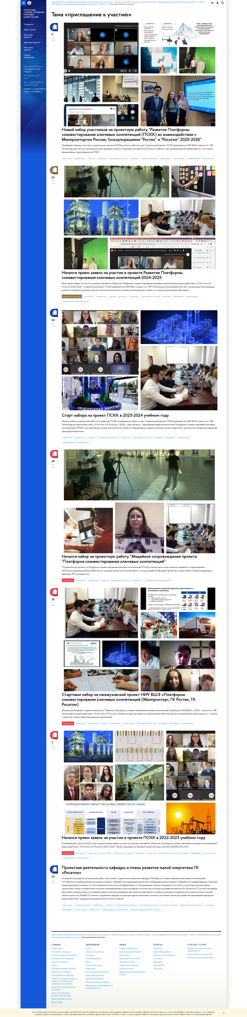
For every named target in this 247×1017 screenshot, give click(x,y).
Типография (157, 958)
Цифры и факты (57, 948)
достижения (88, 296)
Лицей (87, 948)
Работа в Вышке (57, 1002)
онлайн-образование (150, 158)
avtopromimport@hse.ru (33, 91)
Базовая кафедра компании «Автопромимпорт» (147, 909)
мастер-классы (129, 723)
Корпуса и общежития (59, 962)
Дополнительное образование (97, 972)
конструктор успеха (82, 905)
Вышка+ (88, 962)
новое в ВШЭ (105, 853)
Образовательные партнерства (97, 982)
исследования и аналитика (108, 437)
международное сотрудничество (200, 158)
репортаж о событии (169, 905)
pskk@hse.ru (28, 89)
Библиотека (157, 948)
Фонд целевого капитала (60, 972)
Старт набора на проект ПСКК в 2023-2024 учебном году (115, 415)
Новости (76, 937)
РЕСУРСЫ (157, 944)
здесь (166, 1012)
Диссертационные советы (129, 958)
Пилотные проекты (28, 36)
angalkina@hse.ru (40, 89)
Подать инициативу (29, 56)
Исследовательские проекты (130, 952)
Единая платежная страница (61, 999)
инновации (135, 158)
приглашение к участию (118, 158)
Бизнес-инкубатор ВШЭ (94, 979)
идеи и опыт (67, 158)
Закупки (54, 965)
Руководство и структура (60, 952)
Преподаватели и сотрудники (62, 958)
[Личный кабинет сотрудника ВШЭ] (217, 3)
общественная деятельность (191, 905)
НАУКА (122, 944)
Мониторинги (124, 955)
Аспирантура (90, 968)
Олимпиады (89, 955)
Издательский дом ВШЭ (162, 952)
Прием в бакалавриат (93, 958)
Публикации (157, 968)
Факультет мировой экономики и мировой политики (130, 935)
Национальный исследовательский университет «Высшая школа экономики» (80, 935)
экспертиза (102, 158)
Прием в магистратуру (93, 965)
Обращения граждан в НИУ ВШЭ (63, 968)
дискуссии (123, 296)
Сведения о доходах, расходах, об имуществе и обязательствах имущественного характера (64, 981)
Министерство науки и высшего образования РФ (199, 949)
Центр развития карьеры (94, 975)
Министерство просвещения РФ (199, 954)
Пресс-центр (30, 29)
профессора (80, 158)
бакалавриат (166, 158)
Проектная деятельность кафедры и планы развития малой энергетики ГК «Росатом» (130, 870)
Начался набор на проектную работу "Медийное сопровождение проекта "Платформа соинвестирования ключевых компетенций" (129, 558)
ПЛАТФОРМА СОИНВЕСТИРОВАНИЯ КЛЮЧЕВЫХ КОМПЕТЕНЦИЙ (34, 13)
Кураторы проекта (32, 42)
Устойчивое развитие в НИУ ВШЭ (64, 955)
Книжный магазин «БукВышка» (164, 955)
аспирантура (94, 909)
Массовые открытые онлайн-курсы (200, 957)
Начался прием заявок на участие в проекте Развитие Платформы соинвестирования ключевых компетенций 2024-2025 (122, 275)
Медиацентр (158, 962)
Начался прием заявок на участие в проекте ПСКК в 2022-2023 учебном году (133, 837)
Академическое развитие (128, 965)
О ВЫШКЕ (56, 944)
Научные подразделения (128, 948)
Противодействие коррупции (62, 975)
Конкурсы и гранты (126, 968)
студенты (91, 158)
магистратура (179, 158)
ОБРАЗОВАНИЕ (92, 944)
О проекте (28, 24)
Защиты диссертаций (127, 962)
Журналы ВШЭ (158, 965)
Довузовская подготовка (94, 952)
